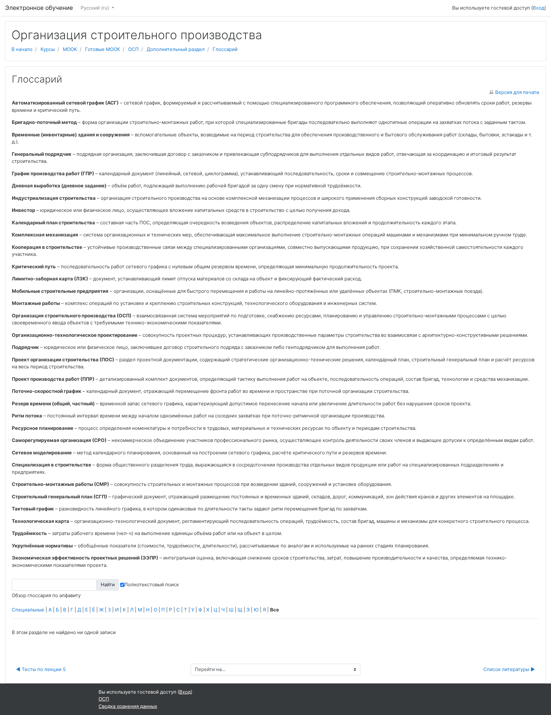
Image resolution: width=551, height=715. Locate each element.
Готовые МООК (102, 49)
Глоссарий (225, 49)
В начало (22, 49)
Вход (538, 8)
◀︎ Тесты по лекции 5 (41, 669)
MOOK (70, 49)
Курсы (47, 49)
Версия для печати (517, 92)
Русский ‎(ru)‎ (95, 8)
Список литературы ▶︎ (509, 669)
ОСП (133, 49)
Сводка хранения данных (128, 706)
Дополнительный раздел (176, 49)
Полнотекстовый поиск (151, 584)
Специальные (28, 610)
